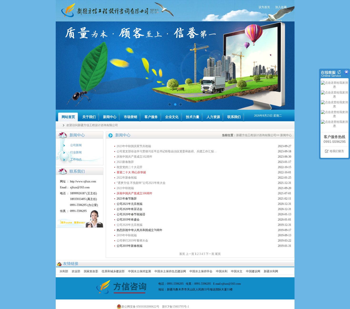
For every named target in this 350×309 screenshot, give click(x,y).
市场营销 (130, 117)
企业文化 (172, 117)
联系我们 (234, 117)
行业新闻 (76, 152)
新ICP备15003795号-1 (176, 306)
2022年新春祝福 (127, 177)
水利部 (64, 271)
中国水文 (236, 271)
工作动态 (76, 159)
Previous (64, 65)
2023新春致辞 (125, 162)
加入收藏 (281, 7)
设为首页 (264, 7)
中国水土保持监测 (139, 271)
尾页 (218, 254)
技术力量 (192, 117)
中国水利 (221, 271)
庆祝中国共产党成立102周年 (134, 156)
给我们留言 (337, 151)
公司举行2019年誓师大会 (132, 240)
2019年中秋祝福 (127, 235)
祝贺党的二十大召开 (129, 167)
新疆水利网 (271, 271)
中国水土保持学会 (201, 271)
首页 (182, 254)
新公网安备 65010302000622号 (140, 306)
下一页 (210, 254)
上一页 (190, 254)
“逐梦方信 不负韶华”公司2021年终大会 (141, 183)
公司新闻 (76, 145)
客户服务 (151, 117)
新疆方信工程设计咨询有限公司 (256, 135)
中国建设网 (253, 271)
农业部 (76, 271)
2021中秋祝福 (125, 188)
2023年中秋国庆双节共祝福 (134, 146)
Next (286, 65)
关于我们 (89, 117)
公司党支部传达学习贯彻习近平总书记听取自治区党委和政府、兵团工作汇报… (167, 151)
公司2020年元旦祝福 (129, 225)
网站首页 (68, 117)
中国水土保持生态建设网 (170, 271)
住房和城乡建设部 (113, 271)
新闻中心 (109, 117)
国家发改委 (91, 271)
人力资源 (213, 117)
